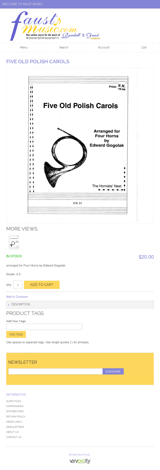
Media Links (14, 421)
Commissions (14, 406)
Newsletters (15, 426)
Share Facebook (36, 296)
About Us (12, 431)
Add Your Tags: (16, 321)
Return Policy (15, 416)
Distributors (15, 411)
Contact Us (13, 437)
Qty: (9, 284)
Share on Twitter (45, 296)
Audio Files (13, 401)
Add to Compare (17, 296)
